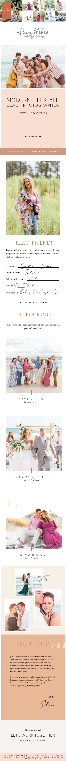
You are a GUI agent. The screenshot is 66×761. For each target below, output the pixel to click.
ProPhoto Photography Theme (32, 757)
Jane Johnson (33, 759)
